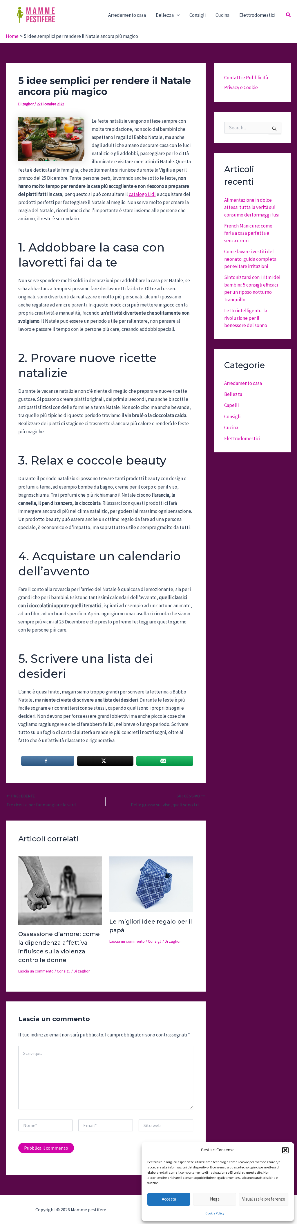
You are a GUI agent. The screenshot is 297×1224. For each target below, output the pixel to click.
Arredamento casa (127, 15)
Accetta (169, 1199)
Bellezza (233, 394)
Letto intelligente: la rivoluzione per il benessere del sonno (245, 318)
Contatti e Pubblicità (246, 77)
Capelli (231, 405)
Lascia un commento (36, 971)
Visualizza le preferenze (263, 1199)
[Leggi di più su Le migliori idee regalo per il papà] (151, 884)
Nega (215, 1199)
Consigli (197, 15)
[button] (285, 1150)
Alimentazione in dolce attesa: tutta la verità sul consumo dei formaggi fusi (251, 207)
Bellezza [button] (165, 15)
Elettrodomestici (257, 15)
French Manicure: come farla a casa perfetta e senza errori (248, 233)
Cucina (222, 15)
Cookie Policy (214, 1213)
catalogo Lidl (142, 194)
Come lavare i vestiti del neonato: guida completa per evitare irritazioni (250, 258)
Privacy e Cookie (241, 87)
